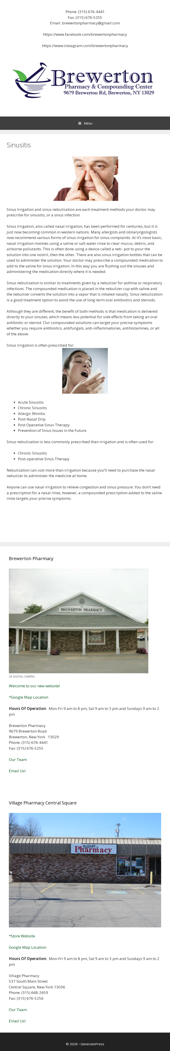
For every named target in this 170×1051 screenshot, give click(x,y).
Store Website (23, 935)
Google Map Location (27, 947)
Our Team (18, 759)
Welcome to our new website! (34, 685)
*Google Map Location (28, 697)
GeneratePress (92, 1044)
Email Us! (17, 770)
